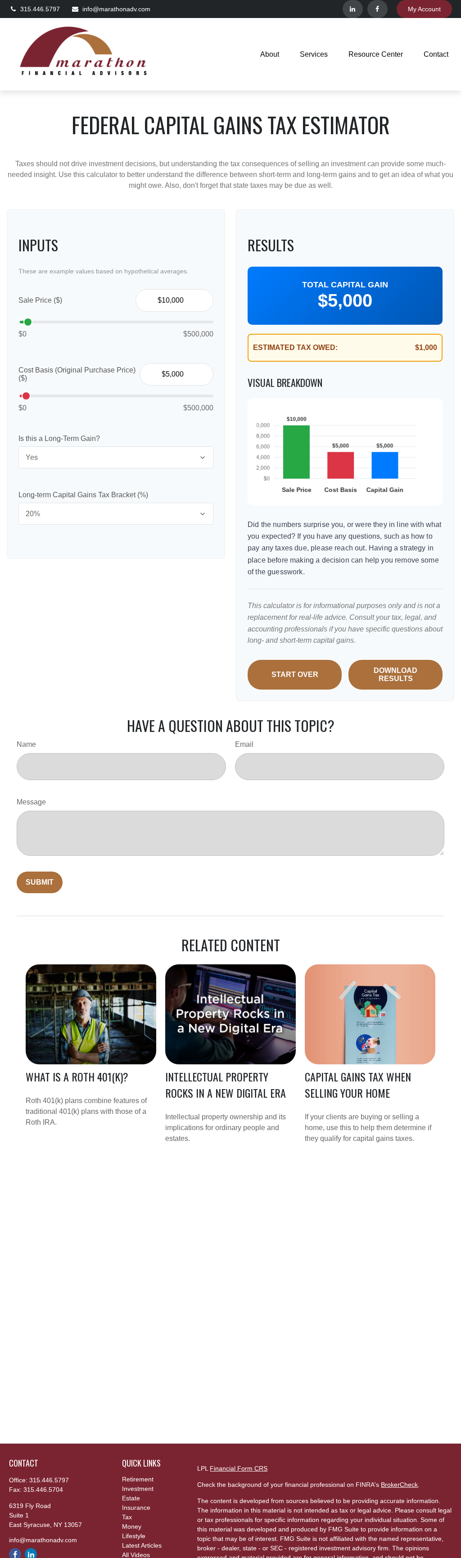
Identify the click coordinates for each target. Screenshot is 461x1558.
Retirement (138, 1479)
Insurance (136, 1507)
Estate (131, 1498)
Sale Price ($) (40, 300)
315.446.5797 (40, 9)
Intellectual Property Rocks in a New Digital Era (225, 1084)
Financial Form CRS (238, 1468)
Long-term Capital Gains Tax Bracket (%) (83, 495)
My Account (424, 9)
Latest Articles (142, 1545)
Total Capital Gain (345, 284)
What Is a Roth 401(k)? (77, 1076)
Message (31, 802)
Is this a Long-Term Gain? (59, 438)
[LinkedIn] (353, 9)
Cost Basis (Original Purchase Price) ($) (77, 374)
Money (131, 1526)
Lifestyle (133, 1536)
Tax (127, 1517)
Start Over (294, 674)
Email (244, 744)
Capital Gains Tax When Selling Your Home (358, 1084)
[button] (270, 54)
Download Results (395, 674)
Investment (138, 1488)
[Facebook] (377, 9)
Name (26, 744)
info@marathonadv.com (116, 9)
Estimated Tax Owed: (295, 347)
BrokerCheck (399, 1484)
